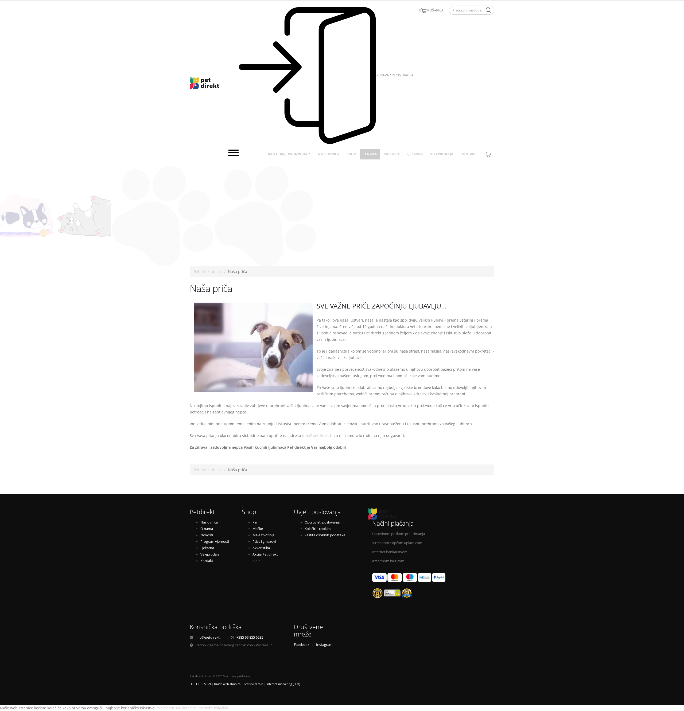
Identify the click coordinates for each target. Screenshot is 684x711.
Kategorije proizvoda (287, 154)
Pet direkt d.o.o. (208, 271)
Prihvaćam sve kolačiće (176, 707)
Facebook (301, 644)
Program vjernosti (214, 541)
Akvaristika (261, 548)
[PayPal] (438, 577)
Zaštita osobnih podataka (325, 535)
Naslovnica (328, 154)
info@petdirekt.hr (318, 435)
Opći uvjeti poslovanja (322, 522)
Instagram (324, 644)
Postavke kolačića (212, 707)
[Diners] (424, 577)
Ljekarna (415, 154)
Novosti (391, 154)
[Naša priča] (253, 347)
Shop (351, 154)
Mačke (257, 528)
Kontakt (468, 154)
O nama (370, 154)
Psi (254, 522)
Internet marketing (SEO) (283, 684)
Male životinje (263, 535)
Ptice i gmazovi (264, 541)
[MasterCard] (394, 577)
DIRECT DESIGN (200, 684)
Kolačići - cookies (318, 528)
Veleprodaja (441, 154)
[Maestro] (410, 577)
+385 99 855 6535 (249, 637)
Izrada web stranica (227, 684)
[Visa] (379, 577)
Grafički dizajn (253, 684)
